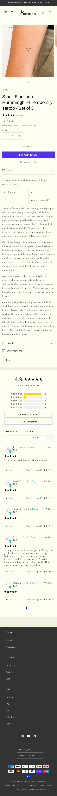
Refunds (10, 723)
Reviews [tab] (10, 431)
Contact (9, 710)
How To (9, 697)
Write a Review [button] (29, 414)
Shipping (16, 125)
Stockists (10, 640)
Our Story (10, 665)
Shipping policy (21, 790)
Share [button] (8, 360)
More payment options (29, 162)
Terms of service (46, 785)
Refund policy (18, 785)
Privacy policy (31, 785)
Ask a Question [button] (30, 421)
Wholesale (11, 647)
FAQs (8, 704)
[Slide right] (35, 82)
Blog (8, 678)
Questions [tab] (29, 431)
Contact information (37, 790)
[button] (6, 12)
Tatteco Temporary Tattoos (27, 782)
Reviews (9, 672)
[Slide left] (22, 82)
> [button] (36, 608)
